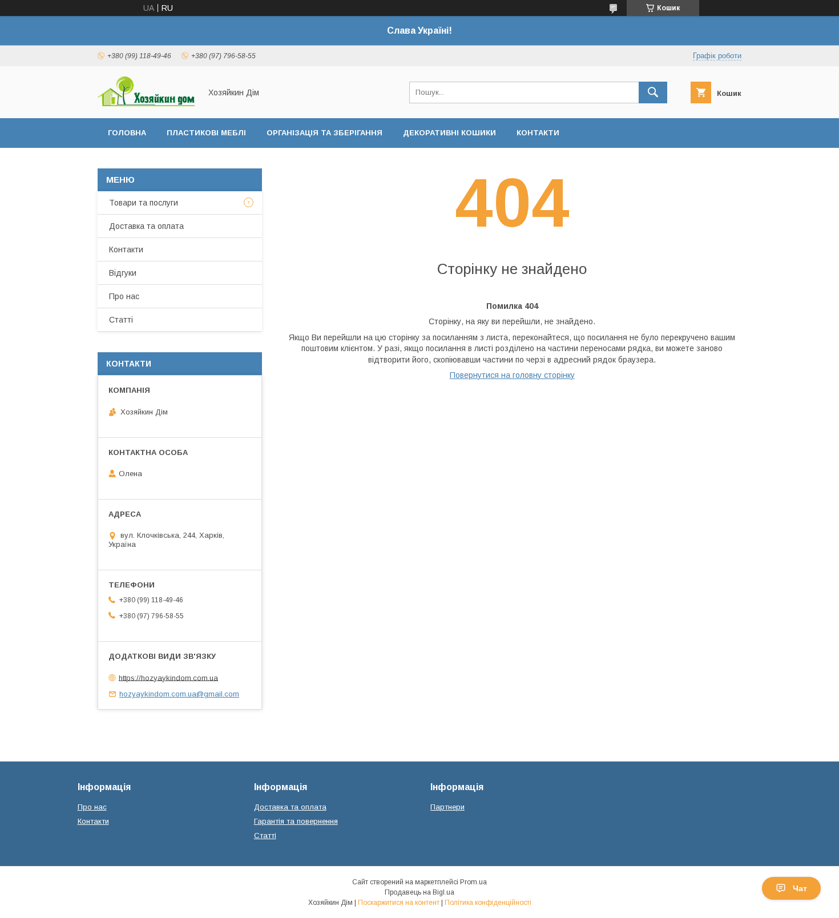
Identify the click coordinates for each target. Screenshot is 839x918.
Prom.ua (473, 882)
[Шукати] (653, 92)
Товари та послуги (143, 202)
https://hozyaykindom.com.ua (168, 677)
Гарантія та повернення (296, 821)
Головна (127, 132)
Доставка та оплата (146, 226)
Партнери (447, 807)
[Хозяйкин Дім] (146, 103)
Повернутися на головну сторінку (512, 375)
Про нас (124, 296)
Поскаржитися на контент (398, 903)
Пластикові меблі (206, 132)
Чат (800, 888)
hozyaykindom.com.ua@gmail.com (179, 694)
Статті (121, 319)
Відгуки (122, 272)
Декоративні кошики (449, 132)
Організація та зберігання (324, 132)
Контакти (538, 132)
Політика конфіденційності (488, 903)
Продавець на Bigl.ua (419, 892)
